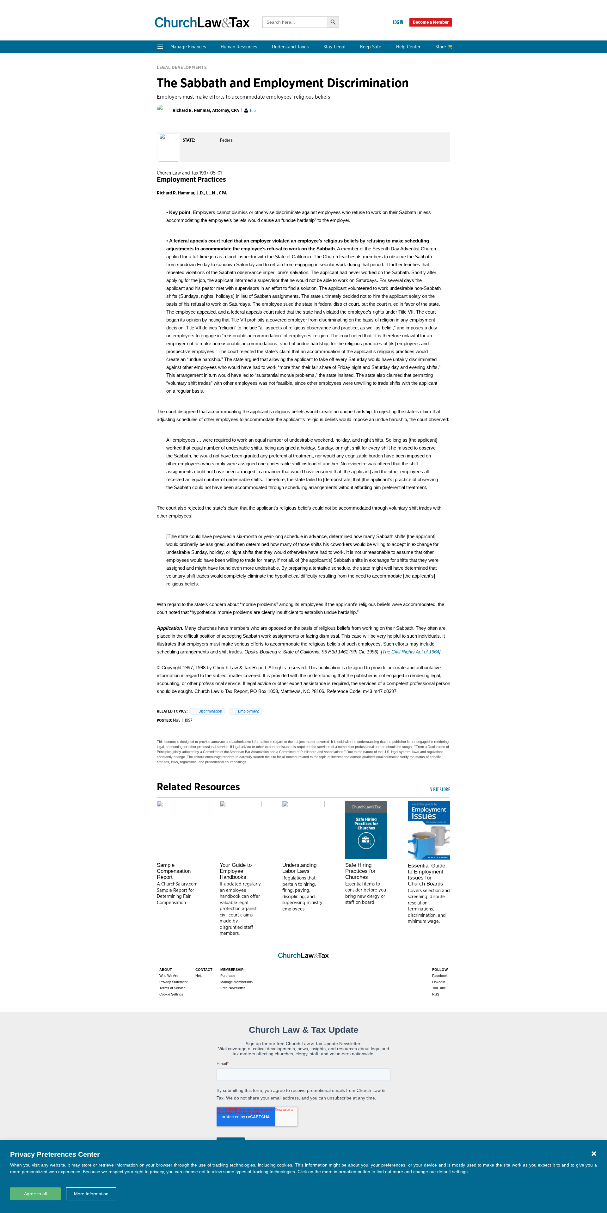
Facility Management (419, 95)
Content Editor (234, 178)
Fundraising (171, 103)
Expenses (287, 95)
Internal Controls (176, 110)
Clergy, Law (349, 103)
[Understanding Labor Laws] (303, 830)
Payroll (225, 95)
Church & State (353, 95)
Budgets (167, 80)
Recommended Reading (184, 178)
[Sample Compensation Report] (178, 830)
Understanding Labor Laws (299, 868)
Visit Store (440, 789)
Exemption (289, 88)
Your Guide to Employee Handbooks (236, 871)
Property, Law (351, 133)
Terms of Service (172, 988)
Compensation (233, 80)
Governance (349, 110)
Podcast (167, 171)
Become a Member (431, 22)
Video (164, 186)
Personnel (228, 103)
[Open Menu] (160, 47)
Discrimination (210, 711)
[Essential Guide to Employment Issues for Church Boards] (429, 830)
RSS (435, 994)
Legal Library (350, 126)
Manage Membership (236, 982)
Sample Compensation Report (174, 871)
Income (285, 103)
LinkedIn (438, 982)
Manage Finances (188, 47)
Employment (231, 88)
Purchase (227, 975)
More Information (91, 1193)
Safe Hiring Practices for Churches (360, 871)
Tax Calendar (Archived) (303, 110)
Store (440, 47)
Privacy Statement (173, 982)
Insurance (406, 103)
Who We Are (235, 152)
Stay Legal (334, 47)
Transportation (412, 110)
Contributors (232, 208)
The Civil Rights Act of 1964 (410, 651)
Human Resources (239, 47)
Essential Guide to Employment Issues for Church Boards (426, 875)
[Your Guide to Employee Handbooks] (241, 830)
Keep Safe (370, 47)
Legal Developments (358, 118)
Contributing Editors (240, 201)
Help (198, 975)
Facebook (440, 975)
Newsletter (170, 163)
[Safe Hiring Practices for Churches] (366, 830)
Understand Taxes (290, 47)
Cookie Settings (171, 994)
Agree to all (35, 1193)
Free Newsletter (232, 988)
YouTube (439, 988)
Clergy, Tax (289, 80)
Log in (398, 22)
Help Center (408, 47)
